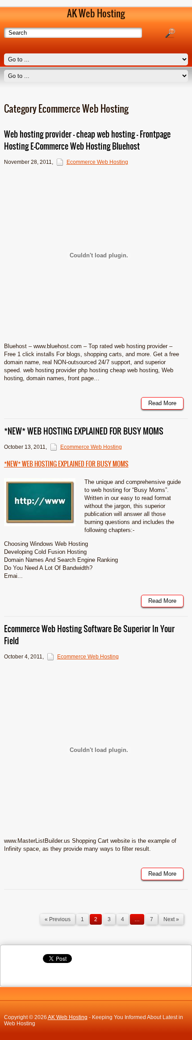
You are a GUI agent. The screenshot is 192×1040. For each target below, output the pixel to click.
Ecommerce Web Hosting (97, 162)
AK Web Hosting (68, 1017)
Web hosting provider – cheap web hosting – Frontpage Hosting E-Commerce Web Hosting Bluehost (87, 140)
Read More (162, 403)
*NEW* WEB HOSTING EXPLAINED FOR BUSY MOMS (83, 431)
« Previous (58, 919)
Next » (171, 919)
